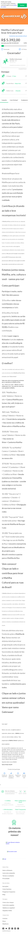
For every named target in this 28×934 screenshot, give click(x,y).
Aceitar (22, 5)
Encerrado (6, 49)
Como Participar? (14, 100)
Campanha (4, 100)
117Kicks (24, 49)
